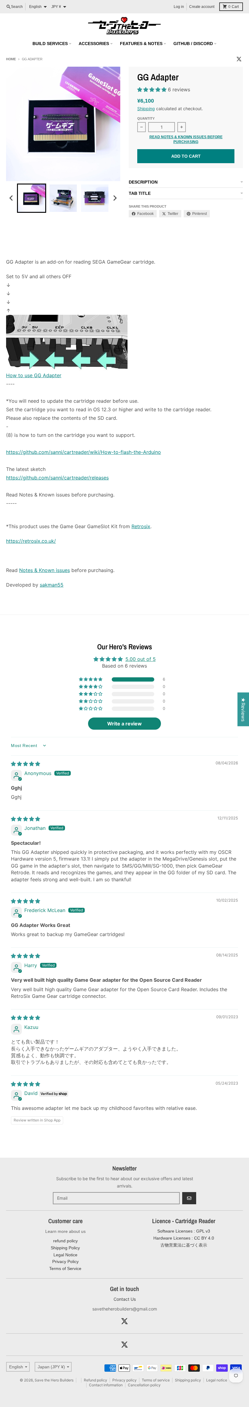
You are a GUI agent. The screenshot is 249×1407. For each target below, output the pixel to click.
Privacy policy (124, 1380)
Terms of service (156, 1380)
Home (11, 59)
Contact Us (125, 1299)
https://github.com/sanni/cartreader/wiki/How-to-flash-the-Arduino (83, 452)
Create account (201, 7)
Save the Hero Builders (54, 1380)
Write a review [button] (124, 724)
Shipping (146, 108)
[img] (25, 764)
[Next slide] (115, 198)
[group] (31, 198)
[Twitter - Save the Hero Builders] (239, 59)
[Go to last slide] (11, 198)
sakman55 (51, 585)
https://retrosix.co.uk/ (31, 541)
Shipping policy (188, 1380)
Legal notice (216, 1380)
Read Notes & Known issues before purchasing (186, 139)
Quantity (146, 118)
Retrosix (140, 526)
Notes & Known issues (44, 570)
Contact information (106, 1385)
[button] (152, 89)
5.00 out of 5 (140, 659)
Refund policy (95, 1380)
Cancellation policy (144, 1385)
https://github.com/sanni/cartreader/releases (57, 478)
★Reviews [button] (243, 709)
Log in (179, 7)
